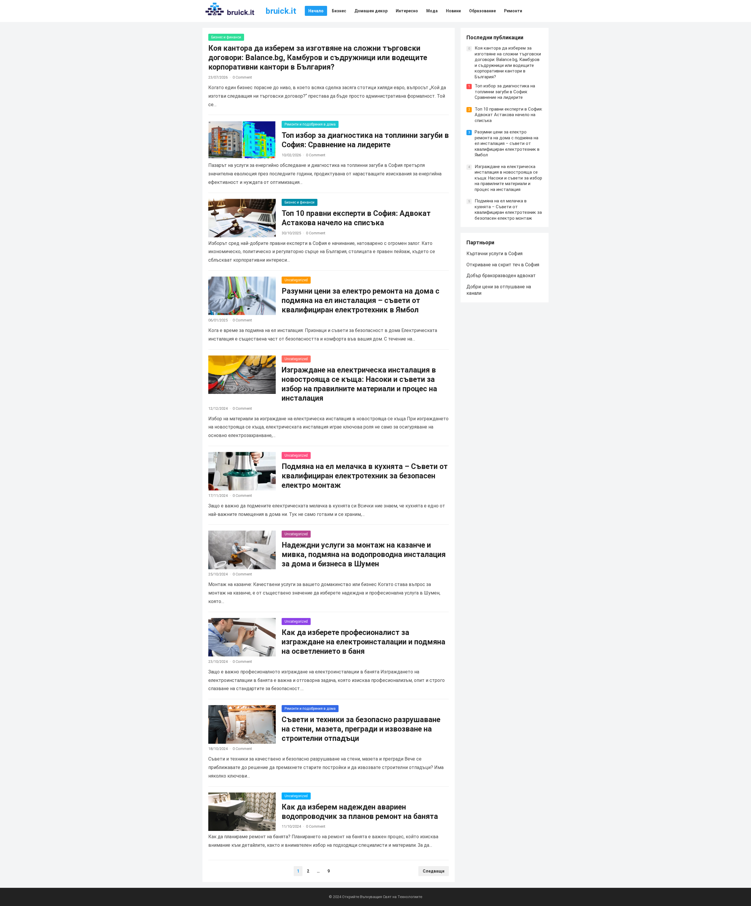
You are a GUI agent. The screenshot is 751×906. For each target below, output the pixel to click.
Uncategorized (296, 280)
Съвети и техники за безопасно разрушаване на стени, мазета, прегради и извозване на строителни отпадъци (361, 729)
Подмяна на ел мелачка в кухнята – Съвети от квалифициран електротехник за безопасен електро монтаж (365, 476)
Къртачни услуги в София (494, 253)
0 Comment (242, 77)
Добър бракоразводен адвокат (501, 275)
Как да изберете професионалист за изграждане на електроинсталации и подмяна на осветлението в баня (363, 642)
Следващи (433, 871)
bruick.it (280, 11)
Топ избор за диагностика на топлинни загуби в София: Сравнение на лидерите (505, 91)
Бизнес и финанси (226, 37)
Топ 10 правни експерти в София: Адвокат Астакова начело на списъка (508, 114)
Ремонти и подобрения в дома (310, 124)
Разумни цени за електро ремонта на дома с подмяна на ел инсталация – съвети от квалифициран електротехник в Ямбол (360, 300)
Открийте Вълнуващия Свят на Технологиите (382, 897)
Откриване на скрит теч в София (502, 264)
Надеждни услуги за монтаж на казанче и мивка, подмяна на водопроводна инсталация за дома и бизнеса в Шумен (364, 554)
